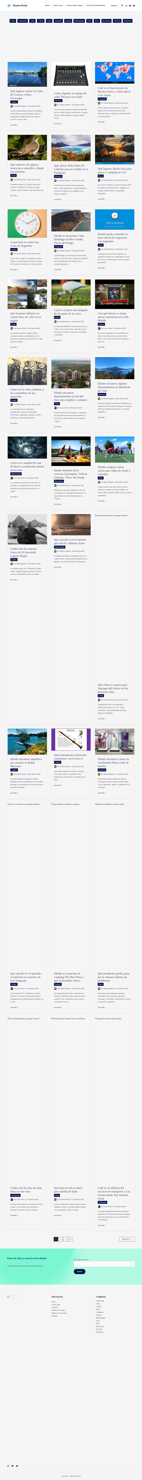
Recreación (106, 21)
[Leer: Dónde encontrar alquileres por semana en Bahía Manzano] (27, 741)
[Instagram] (126, 6)
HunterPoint (20, 5)
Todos (13, 21)
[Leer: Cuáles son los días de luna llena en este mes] (27, 1100)
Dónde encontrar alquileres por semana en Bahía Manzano (26, 762)
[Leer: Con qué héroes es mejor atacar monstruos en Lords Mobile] (114, 294)
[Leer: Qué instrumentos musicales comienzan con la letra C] (71, 739)
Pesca (97, 21)
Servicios (117, 21)
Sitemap (54, 1316)
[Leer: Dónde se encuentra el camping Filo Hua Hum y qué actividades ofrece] (71, 886)
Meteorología (79, 21)
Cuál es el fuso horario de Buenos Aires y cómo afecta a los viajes (114, 91)
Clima (32, 21)
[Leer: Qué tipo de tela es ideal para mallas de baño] (71, 1100)
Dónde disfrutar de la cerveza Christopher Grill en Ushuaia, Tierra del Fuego (70, 474)
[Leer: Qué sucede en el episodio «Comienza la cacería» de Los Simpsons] (27, 886)
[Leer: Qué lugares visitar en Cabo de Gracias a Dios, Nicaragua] (27, 74)
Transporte (127, 21)
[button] (114, 5)
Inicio (54, 1302)
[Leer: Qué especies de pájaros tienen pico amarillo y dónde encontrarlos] (27, 147)
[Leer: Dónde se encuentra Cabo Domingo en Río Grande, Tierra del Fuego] (71, 220)
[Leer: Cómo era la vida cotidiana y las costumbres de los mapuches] (27, 371)
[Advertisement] (71, 45)
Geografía (58, 21)
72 (70, 1239)
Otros (89, 21)
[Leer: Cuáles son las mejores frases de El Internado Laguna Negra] (27, 529)
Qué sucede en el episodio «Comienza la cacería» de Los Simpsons (25, 977)
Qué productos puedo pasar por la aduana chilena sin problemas (114, 977)
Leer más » (14, 125)
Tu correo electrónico (81, 1260)
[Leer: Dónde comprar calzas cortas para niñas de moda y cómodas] (114, 449)
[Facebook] (130, 6)
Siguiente (127, 1239)
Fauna (49, 21)
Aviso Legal (56, 1304)
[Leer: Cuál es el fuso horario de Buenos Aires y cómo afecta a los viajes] (114, 73)
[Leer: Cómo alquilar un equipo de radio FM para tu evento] (71, 75)
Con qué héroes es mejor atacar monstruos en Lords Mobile (113, 317)
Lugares (68, 21)
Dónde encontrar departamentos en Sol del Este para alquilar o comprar (70, 396)
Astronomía (23, 21)
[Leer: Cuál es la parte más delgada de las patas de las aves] (71, 292)
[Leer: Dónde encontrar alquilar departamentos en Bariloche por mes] (114, 368)
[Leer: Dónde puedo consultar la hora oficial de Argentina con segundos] (114, 219)
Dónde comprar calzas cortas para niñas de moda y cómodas (114, 470)
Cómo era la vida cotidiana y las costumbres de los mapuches (27, 393)
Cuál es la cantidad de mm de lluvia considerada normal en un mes (27, 466)
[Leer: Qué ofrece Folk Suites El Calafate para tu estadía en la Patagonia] (71, 148)
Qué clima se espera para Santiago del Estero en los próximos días (113, 688)
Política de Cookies (58, 1310)
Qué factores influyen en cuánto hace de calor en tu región (25, 317)
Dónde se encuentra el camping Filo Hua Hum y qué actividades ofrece (69, 977)
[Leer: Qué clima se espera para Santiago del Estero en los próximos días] (114, 597)
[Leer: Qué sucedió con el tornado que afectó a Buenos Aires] (71, 524)
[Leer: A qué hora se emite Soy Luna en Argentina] (27, 223)
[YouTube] (134, 6)
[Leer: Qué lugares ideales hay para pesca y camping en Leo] (114, 149)
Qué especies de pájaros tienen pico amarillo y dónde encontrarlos (27, 168)
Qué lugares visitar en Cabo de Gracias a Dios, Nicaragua (26, 94)
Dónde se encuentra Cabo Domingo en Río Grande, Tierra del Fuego (69, 239)
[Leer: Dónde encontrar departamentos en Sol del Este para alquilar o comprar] (71, 373)
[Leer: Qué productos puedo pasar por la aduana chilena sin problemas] (114, 886)
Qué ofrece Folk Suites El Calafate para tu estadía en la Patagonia (71, 169)
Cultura (40, 21)
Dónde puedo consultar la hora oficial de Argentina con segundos (113, 237)
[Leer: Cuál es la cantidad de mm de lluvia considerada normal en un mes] (27, 447)
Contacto (55, 1307)
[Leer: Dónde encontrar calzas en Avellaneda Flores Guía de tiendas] (114, 741)
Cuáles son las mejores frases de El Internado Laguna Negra (23, 552)
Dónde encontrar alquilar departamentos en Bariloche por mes (114, 387)
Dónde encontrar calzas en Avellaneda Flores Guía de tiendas (113, 762)
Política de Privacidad (59, 1313)
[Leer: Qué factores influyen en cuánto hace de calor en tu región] (27, 294)
